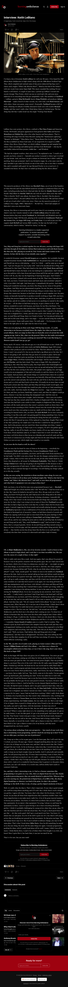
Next (59, 878)
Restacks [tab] (14, 890)
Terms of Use (42, 942)
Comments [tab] (8, 890)
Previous (10, 878)
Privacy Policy (46, 944)
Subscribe (54, 7)
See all (7, 950)
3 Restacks (23, 866)
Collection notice (46, 975)
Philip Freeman (12, 24)
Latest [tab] (10, 910)
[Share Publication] (47, 6)
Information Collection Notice (33, 944)
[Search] (44, 6)
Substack (25, 983)
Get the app (42, 979)
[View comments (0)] (12, 29)
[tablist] (11, 889)
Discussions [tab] (16, 910)
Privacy (35, 975)
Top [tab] (6, 910)
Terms (39, 975)
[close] (50, 915)
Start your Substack (29, 979)
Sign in (63, 7)
